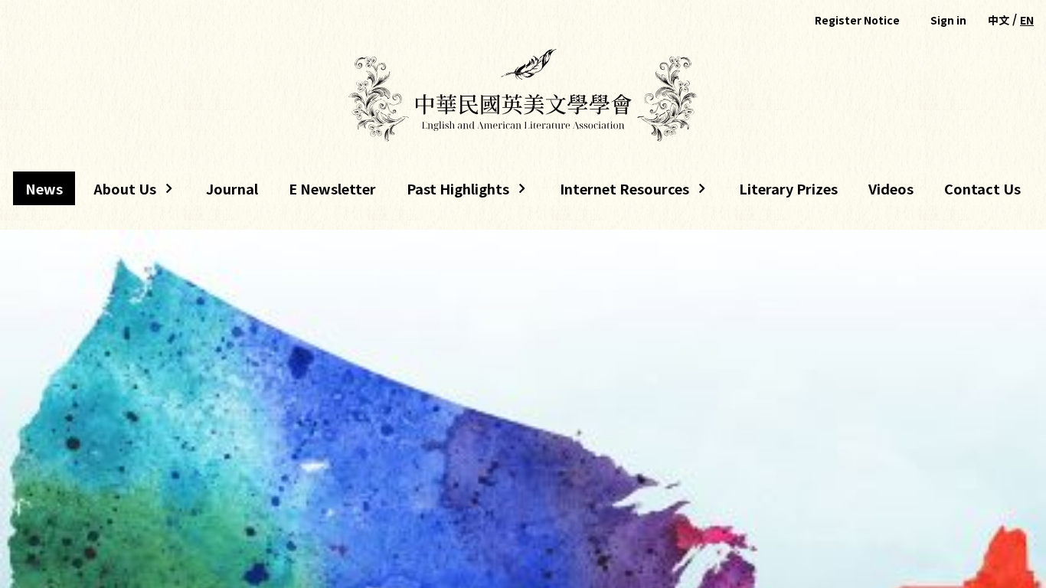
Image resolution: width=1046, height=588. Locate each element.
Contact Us (982, 188)
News (44, 188)
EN (1027, 20)
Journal (232, 188)
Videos (891, 188)
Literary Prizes (788, 188)
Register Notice (857, 20)
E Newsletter (332, 188)
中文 (998, 20)
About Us (118, 191)
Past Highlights (458, 191)
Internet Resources (618, 191)
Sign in (948, 20)
